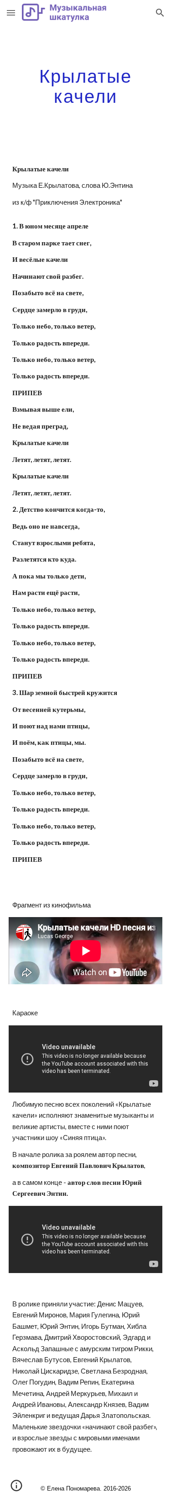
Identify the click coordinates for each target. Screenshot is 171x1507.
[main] (86, 86)
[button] (11, 12)
